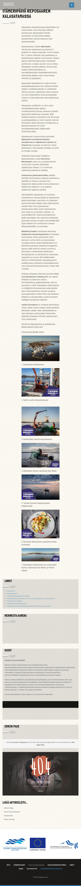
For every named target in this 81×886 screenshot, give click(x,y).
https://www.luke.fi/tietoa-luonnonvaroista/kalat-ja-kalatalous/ (31, 598)
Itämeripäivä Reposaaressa (51, 869)
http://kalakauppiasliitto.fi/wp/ (18, 596)
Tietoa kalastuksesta (12, 812)
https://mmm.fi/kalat (14, 601)
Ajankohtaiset (19, 865)
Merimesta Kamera (16, 615)
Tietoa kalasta (9, 819)
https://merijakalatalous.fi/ (17, 603)
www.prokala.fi (12, 593)
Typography (8, 815)
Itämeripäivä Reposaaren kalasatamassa (26, 13)
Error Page (12, 726)
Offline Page (8, 808)
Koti (8, 865)
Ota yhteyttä (32, 869)
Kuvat (8, 650)
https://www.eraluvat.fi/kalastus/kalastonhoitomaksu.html (29, 606)
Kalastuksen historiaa (57, 865)
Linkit (8, 581)
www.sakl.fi (11, 591)
